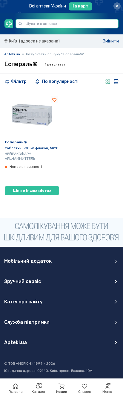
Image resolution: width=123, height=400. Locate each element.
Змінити (111, 41)
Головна (16, 392)
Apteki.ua (12, 54)
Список (84, 392)
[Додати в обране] (54, 99)
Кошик (61, 392)
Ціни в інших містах (32, 190)
